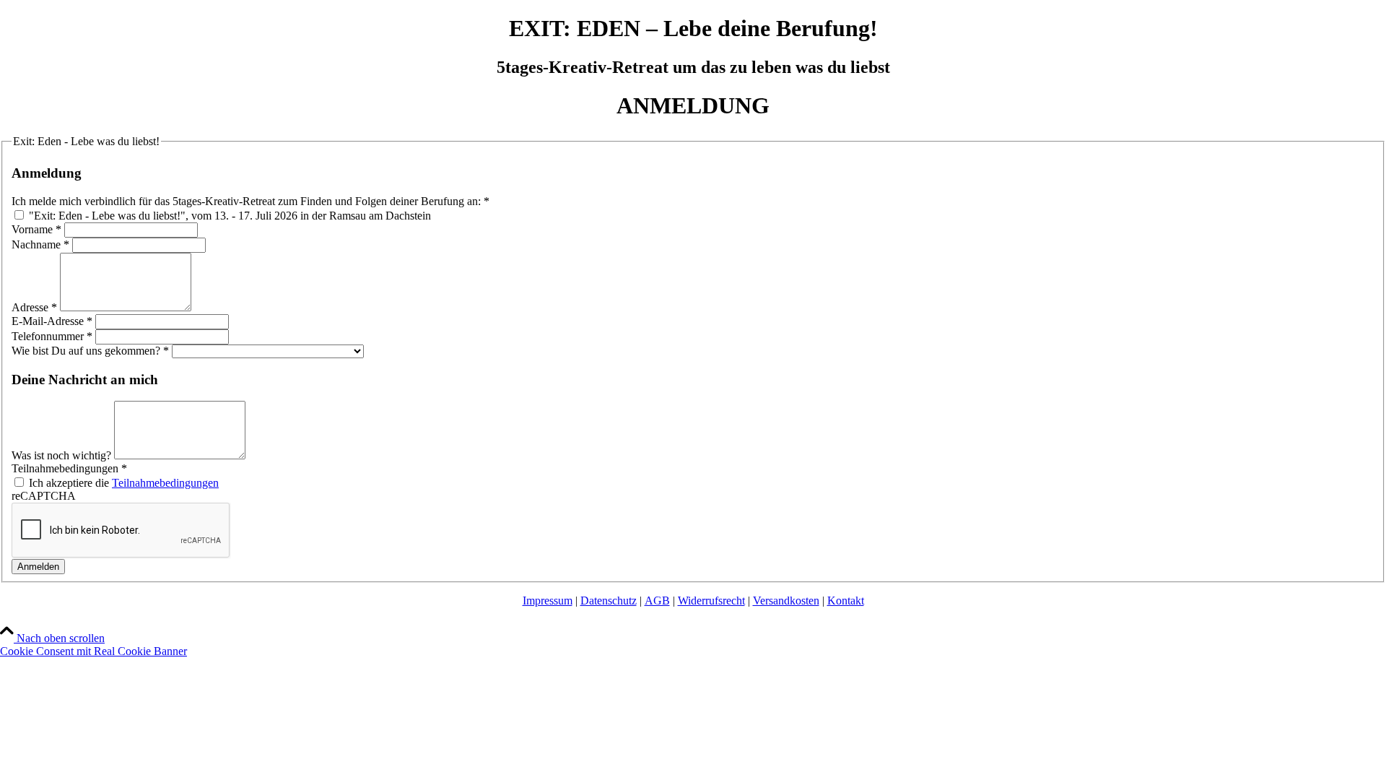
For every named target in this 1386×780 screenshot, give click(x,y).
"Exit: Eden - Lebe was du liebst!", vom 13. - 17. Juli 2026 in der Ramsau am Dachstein (228, 215)
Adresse (34, 307)
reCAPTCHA (44, 496)
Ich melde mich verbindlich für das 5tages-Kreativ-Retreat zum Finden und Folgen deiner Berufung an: (250, 201)
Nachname (40, 244)
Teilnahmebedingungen (69, 468)
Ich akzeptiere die (122, 483)
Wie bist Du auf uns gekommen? (90, 350)
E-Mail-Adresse (52, 321)
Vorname (36, 229)
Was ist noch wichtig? (63, 455)
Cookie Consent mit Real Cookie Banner (93, 651)
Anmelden (38, 566)
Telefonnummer (52, 336)
